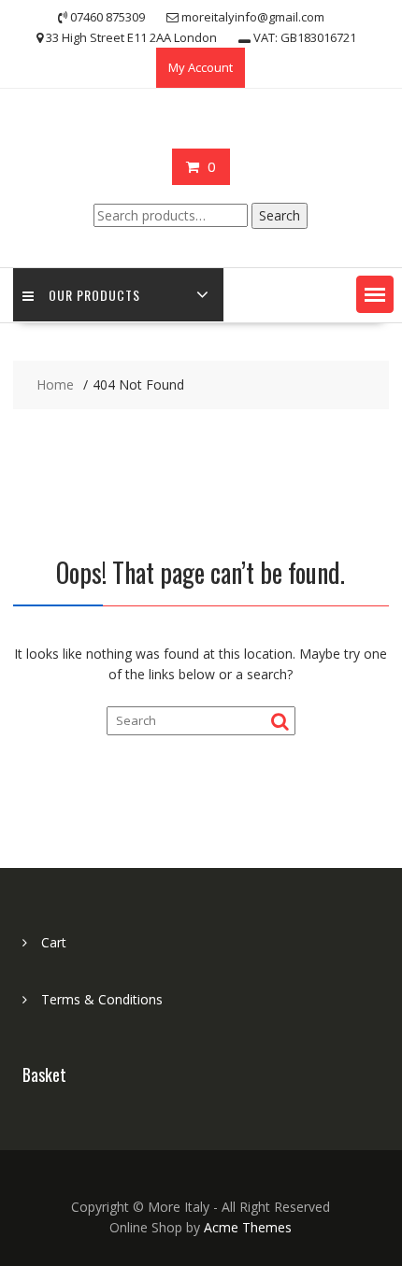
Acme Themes (248, 1227)
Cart (53, 942)
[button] (375, 294)
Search (279, 215)
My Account (200, 67)
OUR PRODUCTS (94, 295)
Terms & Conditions (102, 999)
